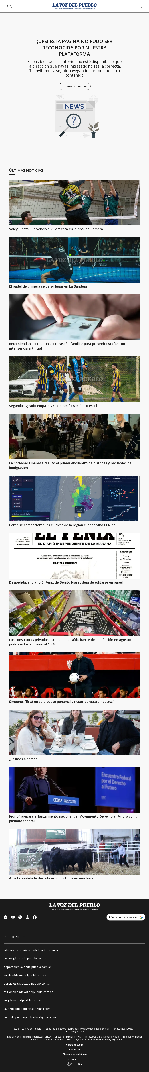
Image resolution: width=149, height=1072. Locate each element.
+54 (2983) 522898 (74, 1031)
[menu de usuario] (140, 6)
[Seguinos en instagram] (27, 917)
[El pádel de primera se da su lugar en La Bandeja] (74, 260)
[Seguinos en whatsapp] (6, 917)
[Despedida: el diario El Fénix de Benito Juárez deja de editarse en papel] (74, 556)
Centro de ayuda (74, 1044)
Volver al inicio (75, 86)
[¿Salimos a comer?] (74, 732)
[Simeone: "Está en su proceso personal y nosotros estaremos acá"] (74, 675)
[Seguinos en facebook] (35, 917)
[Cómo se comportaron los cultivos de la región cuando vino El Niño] (74, 498)
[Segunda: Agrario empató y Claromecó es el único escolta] (74, 379)
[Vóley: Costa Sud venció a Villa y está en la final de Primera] (74, 202)
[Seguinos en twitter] (20, 917)
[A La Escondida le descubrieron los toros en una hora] (74, 852)
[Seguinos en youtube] (13, 917)
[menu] (27, 6)
